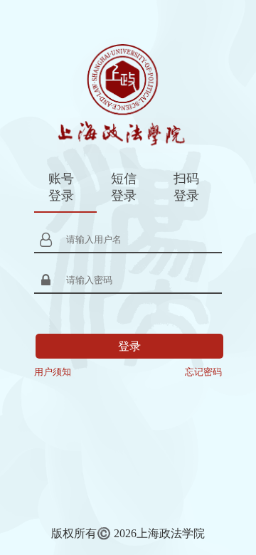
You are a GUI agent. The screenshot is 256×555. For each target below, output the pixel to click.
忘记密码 (203, 371)
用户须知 (52, 371)
